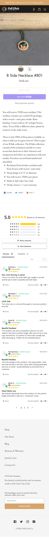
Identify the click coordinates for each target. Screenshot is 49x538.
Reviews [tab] (6, 254)
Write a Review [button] (25, 241)
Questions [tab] (21, 254)
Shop (7, 429)
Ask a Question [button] (25, 246)
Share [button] (7, 285)
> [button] (32, 407)
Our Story (9, 436)
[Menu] (44, 9)
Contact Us (10, 464)
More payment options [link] (24, 102)
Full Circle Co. (27, 528)
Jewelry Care (11, 457)
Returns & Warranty (14, 450)
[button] (42, 285)
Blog (7, 443)
